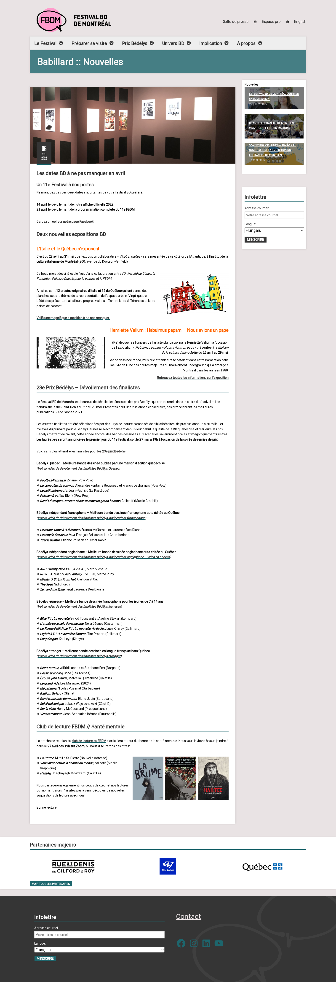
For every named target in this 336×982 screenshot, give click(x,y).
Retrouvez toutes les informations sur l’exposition (193, 377)
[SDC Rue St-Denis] (73, 866)
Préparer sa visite (89, 43)
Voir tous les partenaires (51, 883)
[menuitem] (300, 21)
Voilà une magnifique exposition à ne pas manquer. (73, 318)
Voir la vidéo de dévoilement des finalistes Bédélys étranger (79, 656)
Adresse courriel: (257, 208)
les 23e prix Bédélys (111, 451)
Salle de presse (235, 21)
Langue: (250, 224)
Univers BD (173, 43)
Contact (188, 916)
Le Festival (45, 43)
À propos (246, 43)
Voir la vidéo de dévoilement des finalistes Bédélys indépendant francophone (91, 518)
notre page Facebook (78, 221)
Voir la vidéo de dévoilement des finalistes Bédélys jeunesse (79, 606)
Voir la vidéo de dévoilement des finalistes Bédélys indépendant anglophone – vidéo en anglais (104, 557)
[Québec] (262, 866)
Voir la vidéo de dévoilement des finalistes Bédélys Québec (78, 468)
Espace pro (271, 21)
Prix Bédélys (134, 43)
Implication (210, 43)
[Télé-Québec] (168, 866)
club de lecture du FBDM (89, 741)
